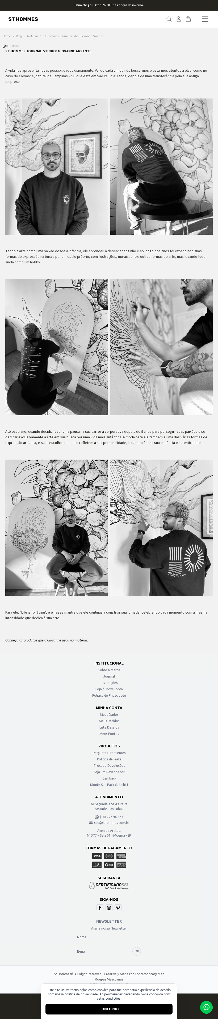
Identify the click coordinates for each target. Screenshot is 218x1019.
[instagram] (109, 908)
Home (7, 36)
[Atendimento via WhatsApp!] (206, 1007)
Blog (19, 36)
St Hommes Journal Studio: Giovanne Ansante (73, 36)
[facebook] (100, 908)
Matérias (32, 36)
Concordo (109, 1009)
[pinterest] (118, 908)
